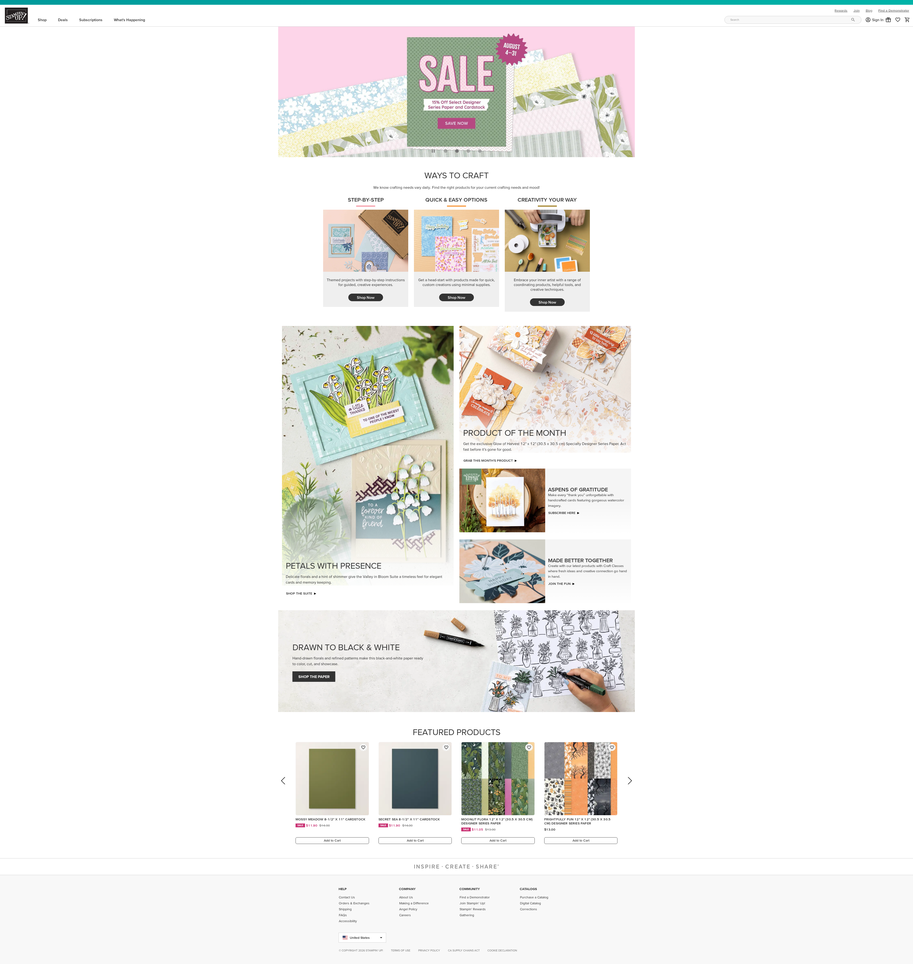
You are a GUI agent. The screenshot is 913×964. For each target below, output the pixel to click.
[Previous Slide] (283, 786)
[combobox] (792, 20)
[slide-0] (445, 149)
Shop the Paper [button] (314, 675)
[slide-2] (468, 149)
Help (343, 889)
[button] (888, 20)
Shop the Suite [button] (299, 592)
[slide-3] (480, 149)
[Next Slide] (629, 786)
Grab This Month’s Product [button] (488, 459)
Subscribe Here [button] (561, 511)
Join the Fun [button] (559, 582)
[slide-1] (457, 149)
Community (469, 889)
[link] (898, 20)
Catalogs (528, 889)
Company (407, 889)
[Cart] (907, 20)
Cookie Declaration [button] (502, 950)
